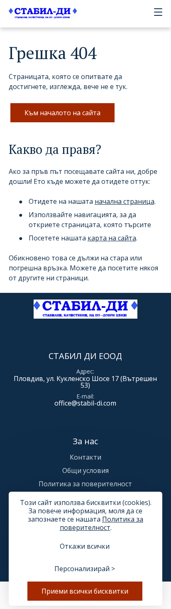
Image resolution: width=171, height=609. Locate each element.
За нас (85, 441)
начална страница (124, 201)
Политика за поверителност (85, 483)
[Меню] (156, 12)
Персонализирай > (84, 568)
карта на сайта (112, 238)
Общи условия (85, 470)
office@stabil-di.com (85, 403)
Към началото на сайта (62, 112)
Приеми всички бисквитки (85, 591)
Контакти (85, 457)
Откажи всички (85, 546)
